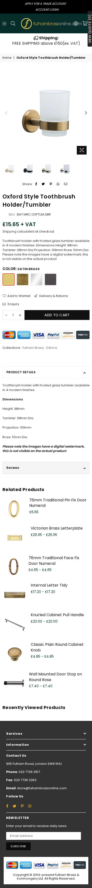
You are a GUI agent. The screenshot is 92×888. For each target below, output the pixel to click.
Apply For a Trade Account (45, 3)
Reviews (12, 468)
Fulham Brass (33, 347)
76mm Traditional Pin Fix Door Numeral (58, 502)
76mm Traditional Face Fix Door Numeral (53, 560)
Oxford (51, 347)
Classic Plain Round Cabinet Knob (57, 647)
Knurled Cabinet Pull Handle (57, 615)
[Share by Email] (66, 184)
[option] (46, 40)
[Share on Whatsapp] (58, 184)
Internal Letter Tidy (49, 585)
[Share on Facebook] (36, 184)
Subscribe (18, 846)
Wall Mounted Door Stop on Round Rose (55, 676)
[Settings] (75, 23)
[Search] (13, 23)
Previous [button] (6, 113)
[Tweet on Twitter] (43, 184)
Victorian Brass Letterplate (57, 528)
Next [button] (86, 113)
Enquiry (13, 304)
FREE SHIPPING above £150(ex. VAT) (46, 40)
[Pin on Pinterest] (50, 184)
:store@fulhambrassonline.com (41, 788)
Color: (21, 268)
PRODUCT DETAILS (21, 372)
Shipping (9, 231)
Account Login (46, 9)
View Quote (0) (90, 28)
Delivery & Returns (53, 296)
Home (6, 58)
